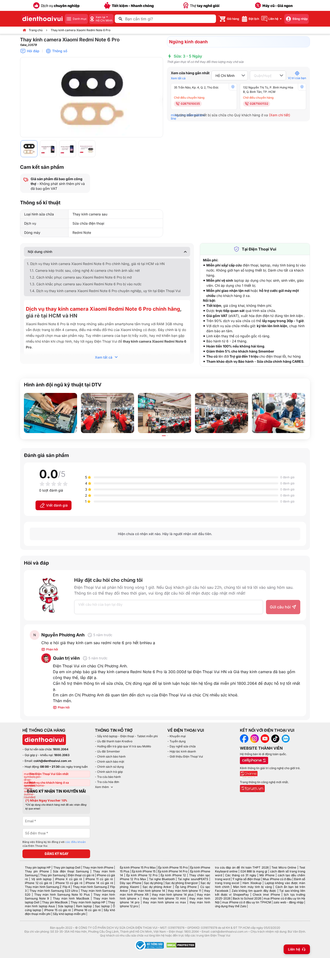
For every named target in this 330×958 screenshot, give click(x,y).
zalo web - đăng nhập (288, 902)
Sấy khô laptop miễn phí (69, 914)
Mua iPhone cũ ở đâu (277, 879)
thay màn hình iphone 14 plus (173, 894)
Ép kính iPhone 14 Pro (172, 871)
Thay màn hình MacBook (71, 898)
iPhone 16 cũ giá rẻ (87, 910)
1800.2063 (62, 755)
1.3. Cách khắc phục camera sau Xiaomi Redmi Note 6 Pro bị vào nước (86, 284)
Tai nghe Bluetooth (162, 879)
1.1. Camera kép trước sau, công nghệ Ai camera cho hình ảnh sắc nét (85, 270)
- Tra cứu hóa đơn (107, 782)
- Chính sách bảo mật (109, 761)
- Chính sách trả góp (109, 772)
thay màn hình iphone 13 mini (164, 898)
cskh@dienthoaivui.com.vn (52, 761)
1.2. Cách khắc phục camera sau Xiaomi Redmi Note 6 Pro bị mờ (81, 277)
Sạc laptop (102, 906)
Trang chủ (36, 30)
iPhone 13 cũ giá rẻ (68, 883)
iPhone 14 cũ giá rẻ (99, 883)
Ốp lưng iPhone (186, 887)
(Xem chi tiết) (279, 115)
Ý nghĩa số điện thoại (246, 879)
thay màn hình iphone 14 (148, 890)
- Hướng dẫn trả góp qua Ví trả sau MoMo (123, 746)
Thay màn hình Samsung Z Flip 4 (47, 887)
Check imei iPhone (266, 894)
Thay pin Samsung (52, 875)
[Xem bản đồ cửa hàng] (233, 86)
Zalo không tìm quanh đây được (254, 890)
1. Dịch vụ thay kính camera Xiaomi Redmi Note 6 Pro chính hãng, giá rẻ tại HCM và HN (96, 264)
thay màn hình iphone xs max (164, 902)
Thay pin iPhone (37, 871)
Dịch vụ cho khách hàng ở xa (49, 782)
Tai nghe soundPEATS (193, 879)
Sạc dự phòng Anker (157, 887)
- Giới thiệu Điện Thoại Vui (185, 756)
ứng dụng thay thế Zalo (230, 906)
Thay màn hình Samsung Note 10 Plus (62, 894)
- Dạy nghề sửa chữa (181, 746)
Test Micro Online (284, 867)
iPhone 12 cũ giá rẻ (38, 883)
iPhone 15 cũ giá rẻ (57, 910)
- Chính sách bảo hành (110, 756)
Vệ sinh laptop (41, 879)
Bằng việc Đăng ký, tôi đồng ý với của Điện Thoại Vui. (54, 844)
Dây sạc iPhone (130, 883)
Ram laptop (84, 906)
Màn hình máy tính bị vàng (252, 887)
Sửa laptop (65, 906)
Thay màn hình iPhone (98, 867)
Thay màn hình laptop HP (88, 902)
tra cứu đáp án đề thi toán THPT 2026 (242, 867)
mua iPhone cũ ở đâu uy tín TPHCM (246, 902)
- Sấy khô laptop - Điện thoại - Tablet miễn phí (126, 736)
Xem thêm (102, 787)
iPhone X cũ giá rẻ (68, 879)
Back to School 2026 (247, 898)
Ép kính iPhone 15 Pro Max (138, 867)
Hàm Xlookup (252, 883)
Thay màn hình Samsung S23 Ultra (53, 890)
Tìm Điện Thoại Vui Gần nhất (48, 774)
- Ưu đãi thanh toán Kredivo (113, 741)
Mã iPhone (266, 875)
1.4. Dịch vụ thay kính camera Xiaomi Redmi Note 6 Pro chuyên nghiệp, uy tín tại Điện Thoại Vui (105, 291)
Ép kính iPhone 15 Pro (172, 867)
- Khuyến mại (176, 736)
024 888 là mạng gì (253, 871)
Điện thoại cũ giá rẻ (81, 875)
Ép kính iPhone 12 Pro (142, 875)
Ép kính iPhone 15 (144, 871)
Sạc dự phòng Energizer (181, 883)
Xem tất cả (178, 78)
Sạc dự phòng (153, 883)
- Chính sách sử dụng (109, 766)
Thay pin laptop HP (38, 867)
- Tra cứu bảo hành (108, 777)
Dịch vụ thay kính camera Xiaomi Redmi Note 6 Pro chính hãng (103, 309)
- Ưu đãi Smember (107, 751)
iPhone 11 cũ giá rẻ (99, 879)
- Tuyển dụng (176, 741)
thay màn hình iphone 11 (184, 890)
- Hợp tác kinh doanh (181, 751)
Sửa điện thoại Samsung (71, 871)
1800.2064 (60, 749)
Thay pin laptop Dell (66, 867)
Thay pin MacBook (55, 902)
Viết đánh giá (57, 505)
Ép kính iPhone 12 (173, 875)
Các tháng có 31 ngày (240, 875)
